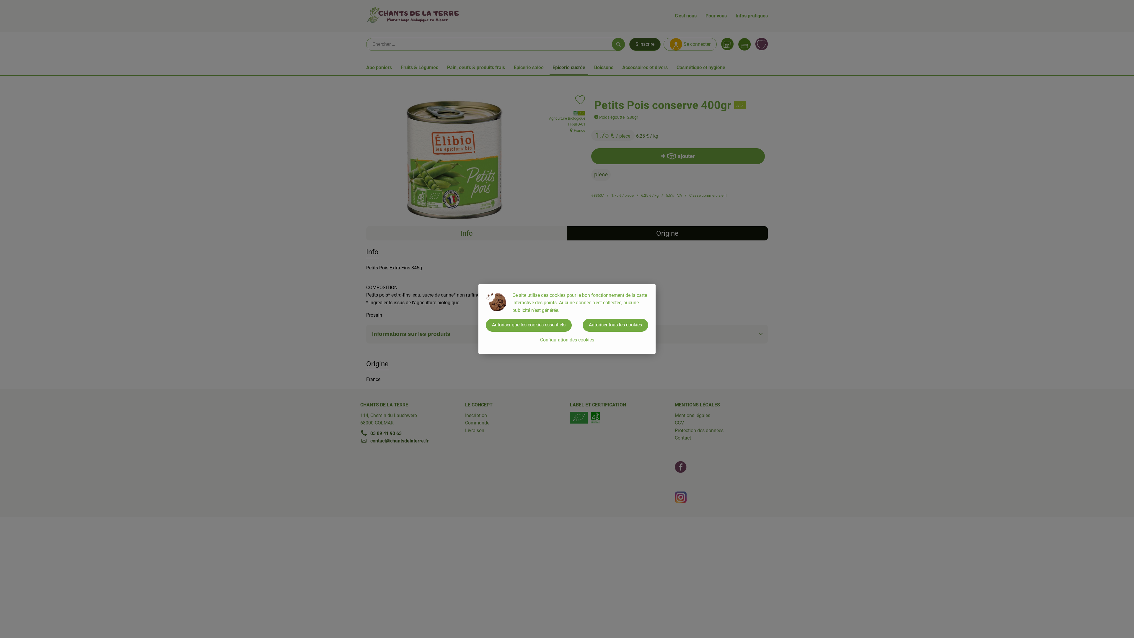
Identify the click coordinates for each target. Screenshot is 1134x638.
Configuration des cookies (567, 340)
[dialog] (567, 319)
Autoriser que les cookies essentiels (529, 325)
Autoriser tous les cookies (615, 325)
